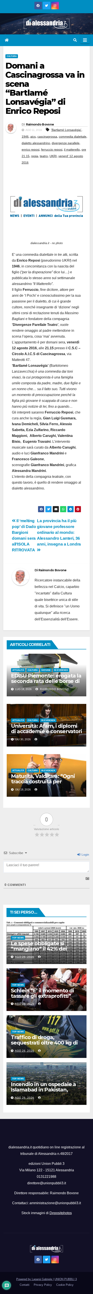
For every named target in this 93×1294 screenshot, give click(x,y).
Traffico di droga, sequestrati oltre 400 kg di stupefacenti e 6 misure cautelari (44, 1045)
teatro (44, 156)
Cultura (12, 56)
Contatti (24, 1284)
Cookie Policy (65, 1284)
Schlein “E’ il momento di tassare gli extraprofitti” (42, 993)
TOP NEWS (18, 938)
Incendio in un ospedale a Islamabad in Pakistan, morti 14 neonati (43, 1089)
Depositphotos (61, 1213)
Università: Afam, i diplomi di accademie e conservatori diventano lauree (46, 731)
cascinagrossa (47, 136)
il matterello (72, 149)
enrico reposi (30, 149)
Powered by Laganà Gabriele (34, 1279)
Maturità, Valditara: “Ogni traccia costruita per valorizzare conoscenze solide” (43, 784)
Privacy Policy (43, 1284)
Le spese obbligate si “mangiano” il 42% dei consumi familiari (39, 948)
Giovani (45, 670)
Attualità (18, 670)
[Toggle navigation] (85, 40)
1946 (25, 136)
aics (33, 136)
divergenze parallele (65, 143)
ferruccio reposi (51, 149)
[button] (75, 40)
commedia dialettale (72, 136)
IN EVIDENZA (61, 670)
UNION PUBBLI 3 (66, 1279)
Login (85, 854)
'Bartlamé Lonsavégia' (66, 130)
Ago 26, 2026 (24, 956)
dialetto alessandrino (36, 143)
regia (34, 156)
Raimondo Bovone (40, 124)
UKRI (53, 156)
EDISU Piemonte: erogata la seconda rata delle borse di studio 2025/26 (46, 681)
